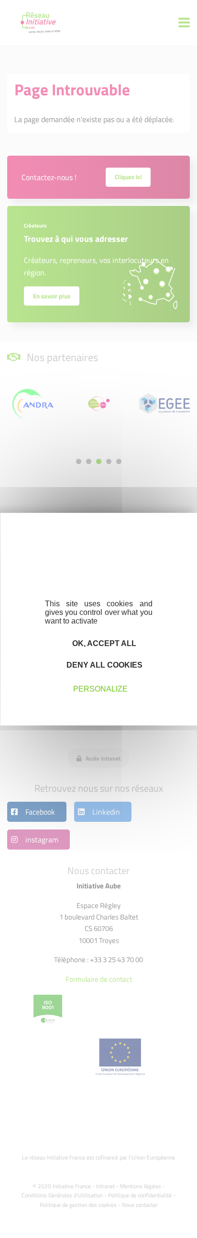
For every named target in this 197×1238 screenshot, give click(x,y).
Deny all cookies (103, 665)
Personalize (100, 689)
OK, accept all (103, 643)
